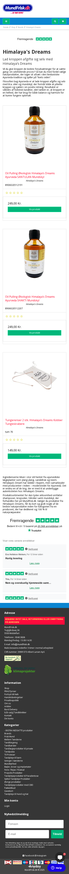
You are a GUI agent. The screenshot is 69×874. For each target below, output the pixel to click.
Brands (7, 733)
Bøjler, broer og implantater (17, 766)
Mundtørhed (10, 763)
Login (7, 806)
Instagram (41, 855)
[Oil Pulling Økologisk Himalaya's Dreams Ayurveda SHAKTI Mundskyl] (34, 261)
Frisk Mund (9, 736)
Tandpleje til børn (12, 757)
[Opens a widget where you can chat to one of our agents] (56, 868)
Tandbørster (10, 745)
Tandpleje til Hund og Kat (16, 794)
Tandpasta (9, 751)
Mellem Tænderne (13, 739)
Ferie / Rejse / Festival (14, 769)
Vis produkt (34, 209)
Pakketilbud (9, 788)
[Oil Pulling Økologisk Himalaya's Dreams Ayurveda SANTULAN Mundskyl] (34, 137)
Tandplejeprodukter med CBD (18, 785)
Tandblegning (10, 742)
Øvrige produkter (12, 781)
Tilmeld (57, 834)
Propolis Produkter (13, 772)
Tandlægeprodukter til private (18, 748)
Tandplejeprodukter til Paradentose (21, 775)
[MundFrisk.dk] (18, 9)
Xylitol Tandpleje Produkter (17, 778)
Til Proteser (9, 754)
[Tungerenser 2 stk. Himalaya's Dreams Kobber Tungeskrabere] (34, 384)
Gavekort (8, 791)
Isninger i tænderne (13, 760)
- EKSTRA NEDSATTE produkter (18, 730)
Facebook (29, 855)
